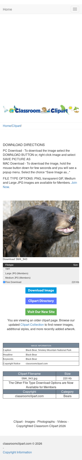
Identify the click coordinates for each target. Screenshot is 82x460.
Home (7, 9)
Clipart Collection (32, 324)
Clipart (16, 125)
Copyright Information (17, 452)
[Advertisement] (41, 58)
